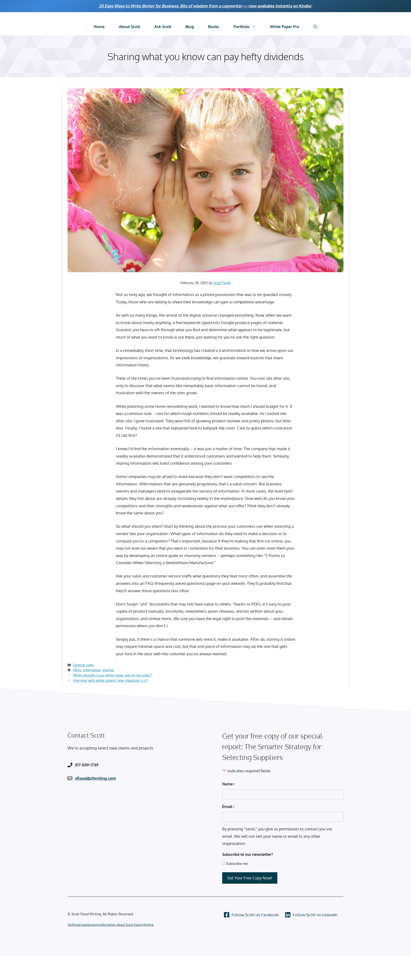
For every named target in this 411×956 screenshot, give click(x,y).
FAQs (77, 670)
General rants (83, 665)
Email (228, 806)
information (92, 670)
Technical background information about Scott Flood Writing (111, 924)
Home (99, 26)
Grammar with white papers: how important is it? (110, 680)
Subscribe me (237, 863)
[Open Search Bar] (315, 26)
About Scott (129, 26)
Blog (190, 26)
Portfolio (242, 26)
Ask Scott (162, 26)
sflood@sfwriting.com (95, 778)
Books (213, 26)
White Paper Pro (284, 26)
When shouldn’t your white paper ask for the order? (112, 675)
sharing (108, 670)
